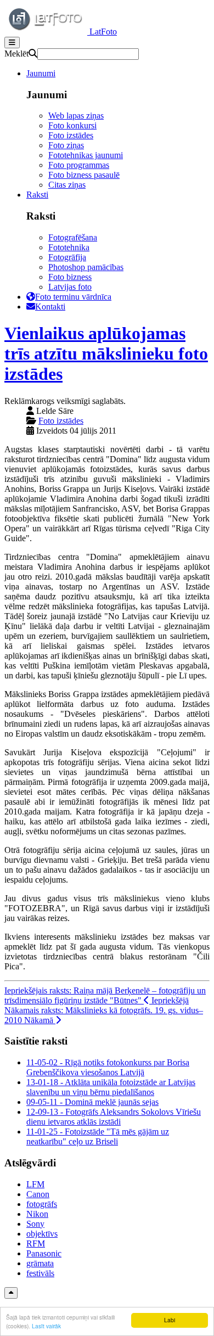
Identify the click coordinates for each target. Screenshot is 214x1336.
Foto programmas (78, 165)
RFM (35, 1243)
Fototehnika (68, 247)
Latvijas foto (70, 286)
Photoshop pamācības (85, 267)
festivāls (40, 1273)
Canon (37, 1194)
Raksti (37, 194)
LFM (35, 1184)
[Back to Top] (11, 1293)
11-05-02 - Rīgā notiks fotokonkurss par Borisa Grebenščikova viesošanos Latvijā (107, 1067)
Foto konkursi (72, 125)
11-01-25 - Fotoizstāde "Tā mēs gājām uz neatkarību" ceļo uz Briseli (97, 1136)
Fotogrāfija (67, 257)
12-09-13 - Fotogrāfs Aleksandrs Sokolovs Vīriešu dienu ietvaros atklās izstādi (113, 1116)
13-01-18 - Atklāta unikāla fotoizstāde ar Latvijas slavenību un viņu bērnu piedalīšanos (110, 1087)
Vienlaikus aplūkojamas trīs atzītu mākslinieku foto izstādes (106, 353)
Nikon (37, 1214)
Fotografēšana (72, 237)
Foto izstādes (70, 135)
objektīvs (42, 1233)
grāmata (40, 1263)
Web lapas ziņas (76, 115)
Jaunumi (40, 73)
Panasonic (43, 1253)
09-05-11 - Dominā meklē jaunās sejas (92, 1102)
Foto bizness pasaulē (84, 174)
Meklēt (16, 53)
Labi (169, 1320)
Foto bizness (70, 277)
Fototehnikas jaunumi (85, 155)
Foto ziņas (66, 145)
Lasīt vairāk (46, 1326)
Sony (35, 1223)
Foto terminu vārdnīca (73, 296)
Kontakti (50, 306)
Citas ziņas (67, 184)
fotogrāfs (41, 1204)
